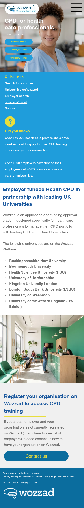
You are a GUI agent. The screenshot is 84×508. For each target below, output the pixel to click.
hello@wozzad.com (29, 473)
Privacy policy (10, 476)
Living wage (50, 476)
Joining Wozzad (16, 102)
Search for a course (19, 83)
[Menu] (76, 7)
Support (10, 108)
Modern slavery (66, 476)
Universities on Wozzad (21, 89)
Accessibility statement (30, 476)
